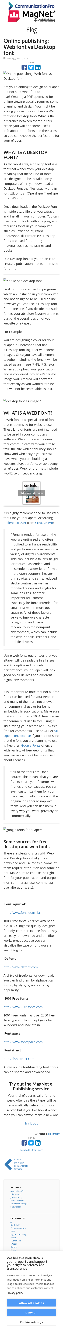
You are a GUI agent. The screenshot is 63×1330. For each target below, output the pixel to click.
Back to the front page (31, 1149)
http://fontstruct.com (19, 1059)
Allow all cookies (31, 1303)
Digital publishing (18, 1234)
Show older (15, 1206)
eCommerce (15, 1240)
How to (13, 1250)
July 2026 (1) (15, 1194)
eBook (13, 1237)
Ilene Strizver (16, 523)
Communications (18, 1228)
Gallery (13, 1247)
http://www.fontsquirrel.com (25, 913)
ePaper (13, 1243)
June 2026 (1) (16, 1197)
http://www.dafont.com (21, 967)
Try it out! (31, 1123)
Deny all (31, 1312)
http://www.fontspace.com (23, 1042)
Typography (53, 1133)
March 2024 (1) (16, 1200)
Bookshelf (15, 1225)
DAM (12, 1231)
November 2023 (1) (18, 1203)
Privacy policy (15, 1293)
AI (11, 1222)
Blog (31, 29)
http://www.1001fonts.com (23, 1007)
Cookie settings (31, 1322)
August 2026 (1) (17, 1191)
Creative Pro (44, 523)
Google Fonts (30, 745)
